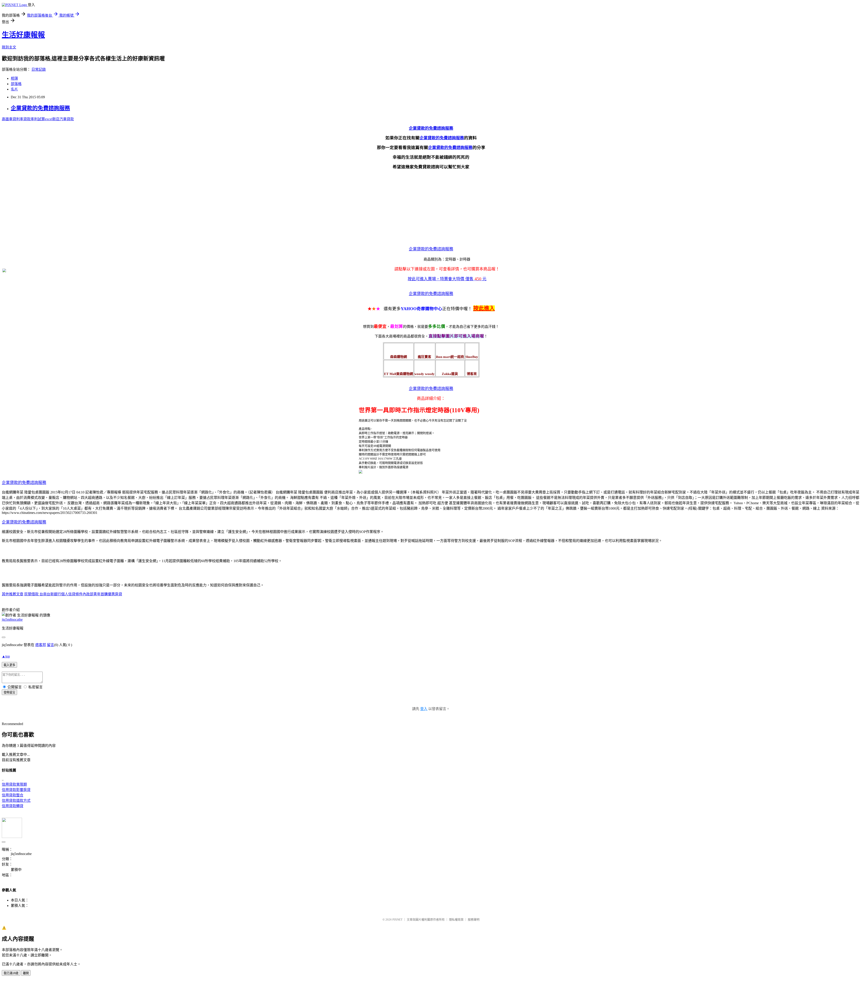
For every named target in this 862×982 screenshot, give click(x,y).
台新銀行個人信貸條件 (65, 594)
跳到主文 (9, 47)
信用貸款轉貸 (12, 806)
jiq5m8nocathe (12, 619)
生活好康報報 (23, 35)
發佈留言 (9, 692)
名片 (14, 89)
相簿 (14, 78)
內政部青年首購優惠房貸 (102, 594)
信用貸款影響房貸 (16, 790)
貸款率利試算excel (37, 119)
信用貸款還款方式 (16, 800)
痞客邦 (40, 645)
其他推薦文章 (12, 594)
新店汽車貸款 (63, 119)
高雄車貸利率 (12, 119)
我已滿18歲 (11, 973)
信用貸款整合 (12, 795)
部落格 (16, 84)
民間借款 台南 (35, 594)
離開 (26, 973)
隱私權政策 (456, 919)
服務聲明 (473, 919)
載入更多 (9, 665)
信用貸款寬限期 (14, 784)
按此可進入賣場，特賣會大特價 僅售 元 (447, 279)
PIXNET (397, 919)
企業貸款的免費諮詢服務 (40, 108)
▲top (6, 656)
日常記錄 (38, 69)
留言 (50, 645)
